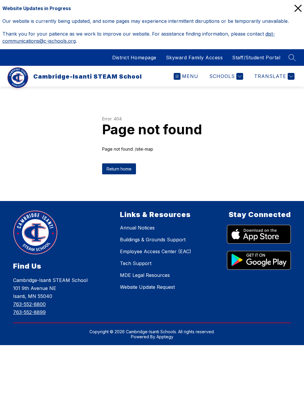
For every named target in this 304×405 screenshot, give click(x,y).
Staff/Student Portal (256, 57)
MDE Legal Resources (145, 275)
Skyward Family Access (194, 57)
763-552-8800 (29, 304)
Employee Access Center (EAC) (155, 251)
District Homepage (134, 57)
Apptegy (164, 336)
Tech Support (135, 263)
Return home (119, 168)
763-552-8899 (29, 312)
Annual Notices (137, 228)
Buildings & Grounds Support (153, 240)
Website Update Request (147, 287)
